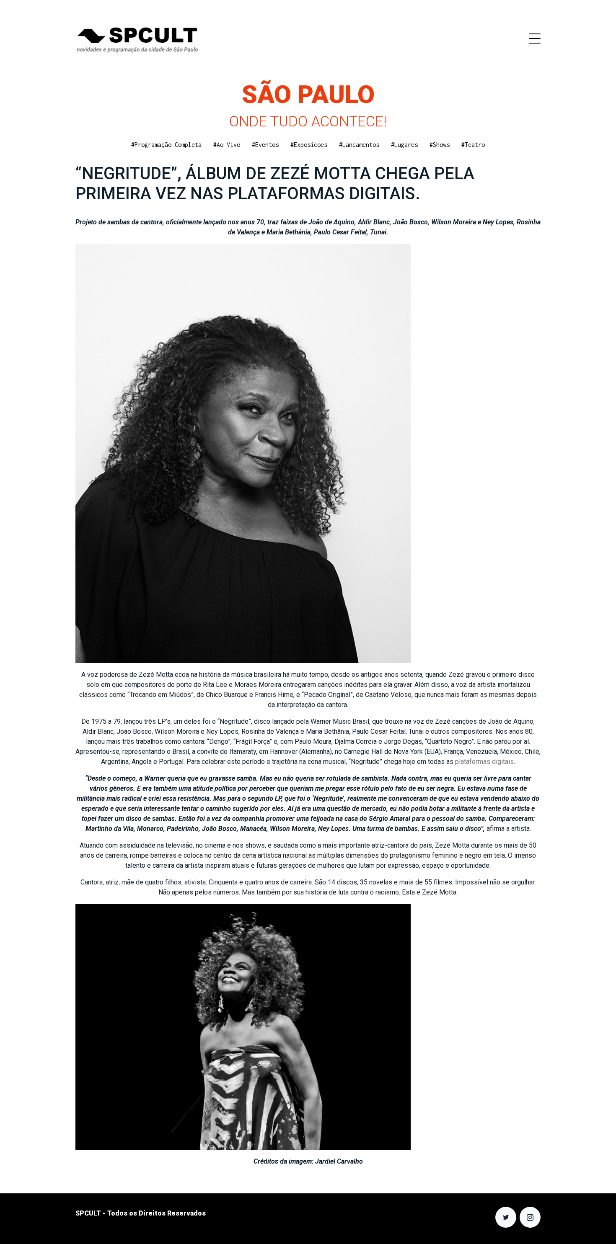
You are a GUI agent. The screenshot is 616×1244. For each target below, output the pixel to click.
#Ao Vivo (226, 144)
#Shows (440, 144)
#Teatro (473, 144)
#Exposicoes (308, 144)
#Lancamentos (359, 144)
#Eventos (265, 144)
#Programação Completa (166, 144)
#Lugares (404, 144)
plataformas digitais (484, 762)
